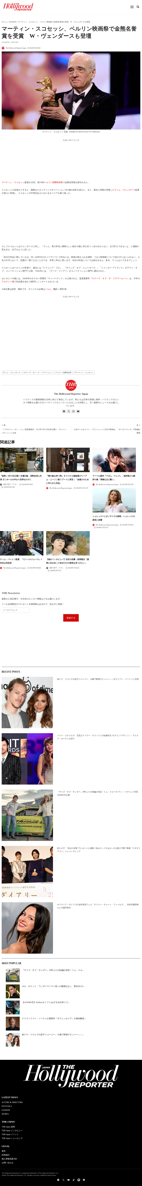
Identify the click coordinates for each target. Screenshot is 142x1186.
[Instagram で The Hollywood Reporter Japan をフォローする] (73, 411)
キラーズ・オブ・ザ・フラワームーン (109, 278)
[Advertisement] (71, 161)
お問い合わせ (7, 1163)
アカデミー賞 (8, 281)
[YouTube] (68, 1180)
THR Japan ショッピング (12, 1138)
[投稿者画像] (3, 48)
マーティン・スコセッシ (13, 182)
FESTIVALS (7, 1106)
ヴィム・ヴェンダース (124, 189)
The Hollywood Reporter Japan (16, 48)
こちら (48, 289)
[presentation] (21, 460)
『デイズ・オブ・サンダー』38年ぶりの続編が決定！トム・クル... (53, 970)
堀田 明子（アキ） (10, 484)
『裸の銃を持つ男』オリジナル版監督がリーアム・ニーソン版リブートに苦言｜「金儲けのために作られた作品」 (67, 479)
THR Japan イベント (10, 1134)
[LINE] (79, 1180)
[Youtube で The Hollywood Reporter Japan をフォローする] (78, 411)
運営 (4, 1151)
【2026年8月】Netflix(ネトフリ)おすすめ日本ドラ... (46, 1002)
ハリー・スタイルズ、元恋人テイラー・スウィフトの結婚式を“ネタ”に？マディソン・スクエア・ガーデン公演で (97, 737)
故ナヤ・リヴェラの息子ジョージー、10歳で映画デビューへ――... (53, 1034)
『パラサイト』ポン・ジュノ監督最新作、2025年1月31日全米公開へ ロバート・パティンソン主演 (35, 429)
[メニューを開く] (132, 7)
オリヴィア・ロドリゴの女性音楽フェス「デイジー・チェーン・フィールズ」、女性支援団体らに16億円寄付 (98, 906)
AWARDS (12, 22)
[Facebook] (84, 1180)
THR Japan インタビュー (12, 1131)
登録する (71, 617)
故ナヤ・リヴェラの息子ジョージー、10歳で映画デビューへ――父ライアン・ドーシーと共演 (98, 679)
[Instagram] (58, 1180)
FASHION (6, 1110)
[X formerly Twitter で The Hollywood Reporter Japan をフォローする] (69, 411)
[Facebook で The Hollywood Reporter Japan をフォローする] (64, 411)
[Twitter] (63, 1180)
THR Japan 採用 (8, 1127)
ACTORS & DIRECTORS (12, 1102)
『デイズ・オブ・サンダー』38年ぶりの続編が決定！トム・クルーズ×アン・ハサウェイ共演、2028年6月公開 (98, 793)
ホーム (4, 22)
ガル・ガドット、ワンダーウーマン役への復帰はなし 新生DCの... (53, 986)
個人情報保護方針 (9, 1159)
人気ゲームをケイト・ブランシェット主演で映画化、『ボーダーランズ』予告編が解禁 (107, 429)
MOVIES (15, 42)
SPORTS (5, 1114)
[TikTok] (74, 1180)
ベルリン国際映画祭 (53, 182)
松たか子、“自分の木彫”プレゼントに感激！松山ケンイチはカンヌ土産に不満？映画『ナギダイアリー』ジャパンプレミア (98, 849)
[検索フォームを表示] (138, 7)
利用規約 (5, 1155)
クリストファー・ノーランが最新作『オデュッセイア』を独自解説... (54, 1018)
